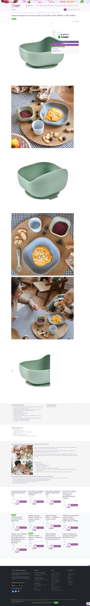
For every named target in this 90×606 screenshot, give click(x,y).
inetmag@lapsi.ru (37, 589)
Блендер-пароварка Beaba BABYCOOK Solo (53, 493)
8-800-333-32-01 (55, 51)
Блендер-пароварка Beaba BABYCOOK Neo (19, 493)
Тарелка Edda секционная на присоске (17, 519)
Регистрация (74, 9)
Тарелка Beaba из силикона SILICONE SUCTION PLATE (69, 535)
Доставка (57, 5)
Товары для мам (54, 578)
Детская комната (54, 575)
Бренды (52, 5)
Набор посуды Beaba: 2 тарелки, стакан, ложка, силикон (35, 518)
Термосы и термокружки (56, 581)
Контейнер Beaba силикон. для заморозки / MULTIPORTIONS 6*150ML (69, 494)
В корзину (65, 44)
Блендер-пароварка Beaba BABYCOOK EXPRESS (36, 493)
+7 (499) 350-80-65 (37, 580)
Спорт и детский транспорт (56, 587)
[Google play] (22, 585)
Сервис (60, 5)
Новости (49, 5)
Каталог (13, 9)
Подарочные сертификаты (56, 590)
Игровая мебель (54, 588)
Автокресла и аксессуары (56, 574)
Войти (69, 9)
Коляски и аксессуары (55, 572)
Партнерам (65, 5)
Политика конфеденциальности (17, 601)
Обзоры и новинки (43, 5)
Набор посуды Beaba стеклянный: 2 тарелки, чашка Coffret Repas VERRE (70, 518)
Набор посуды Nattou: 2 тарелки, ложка (35, 537)
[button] (78, 9)
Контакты (76, 5)
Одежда (52, 584)
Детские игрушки (54, 585)
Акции (38, 5)
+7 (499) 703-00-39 (37, 575)
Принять (56, 602)
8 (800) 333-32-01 (29, 5)
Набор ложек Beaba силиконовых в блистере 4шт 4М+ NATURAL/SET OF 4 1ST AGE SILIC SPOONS (19, 538)
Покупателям (71, 5)
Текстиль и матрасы (55, 577)
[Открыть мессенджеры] (87, 603)
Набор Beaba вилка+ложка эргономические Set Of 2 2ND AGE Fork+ (53, 536)
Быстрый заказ (65, 41)
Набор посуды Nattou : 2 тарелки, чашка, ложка (52, 517)
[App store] (15, 585)
